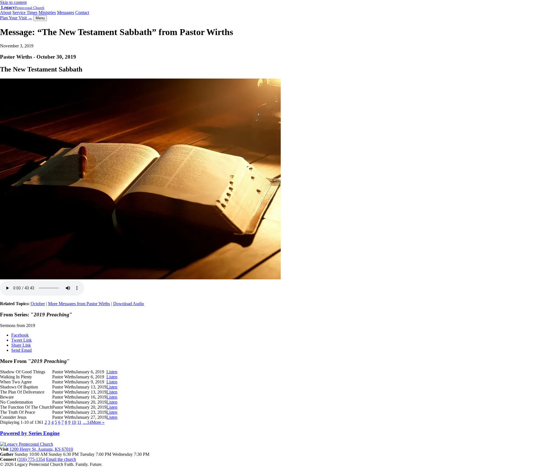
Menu (40, 18)
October (38, 303)
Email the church (61, 459)
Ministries (47, 12)
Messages (65, 12)
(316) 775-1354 (31, 459)
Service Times (24, 12)
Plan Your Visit (16, 17)
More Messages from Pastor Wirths (79, 303)
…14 (87, 422)
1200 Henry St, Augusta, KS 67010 (41, 449)
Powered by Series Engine (30, 433)
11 (79, 422)
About (5, 12)
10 (74, 422)
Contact (82, 12)
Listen (111, 371)
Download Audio (128, 303)
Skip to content (13, 2)
